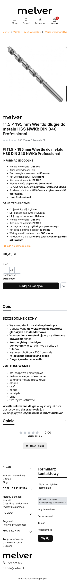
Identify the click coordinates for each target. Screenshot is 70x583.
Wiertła (16, 32)
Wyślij (45, 538)
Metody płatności (12, 496)
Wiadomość (45, 529)
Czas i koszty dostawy (15, 503)
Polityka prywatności (14, 524)
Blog (5, 482)
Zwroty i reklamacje (13, 506)
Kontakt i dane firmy (14, 475)
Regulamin (8, 521)
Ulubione (7, 545)
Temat (41, 522)
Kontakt (7, 500)
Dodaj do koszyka (31, 286)
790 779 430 (14, 562)
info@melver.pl (15, 568)
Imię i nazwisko (46, 509)
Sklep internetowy (31, 578)
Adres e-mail (46, 516)
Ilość (5, 264)
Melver (6, 32)
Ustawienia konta (12, 542)
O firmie (7, 478)
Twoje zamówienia (13, 539)
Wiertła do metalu (32, 32)
